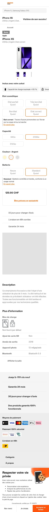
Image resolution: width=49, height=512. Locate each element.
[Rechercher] (43, 10)
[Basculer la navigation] (3, 3)
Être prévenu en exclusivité (26, 200)
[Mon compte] (41, 3)
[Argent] (11, 157)
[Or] (4, 157)
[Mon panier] (45, 3)
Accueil (10, 27)
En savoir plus (9, 124)
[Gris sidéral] (17, 157)
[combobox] (21, 10)
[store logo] (10, 3)
